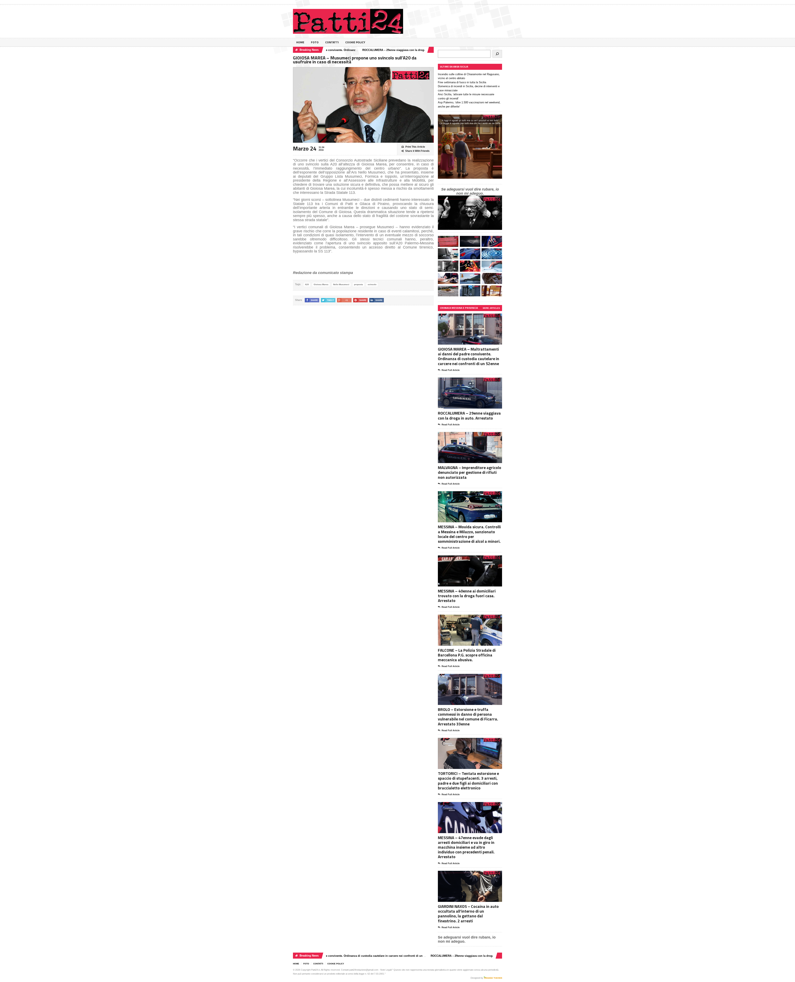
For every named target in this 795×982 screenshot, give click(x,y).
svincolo (372, 284)
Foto (315, 42)
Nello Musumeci (341, 284)
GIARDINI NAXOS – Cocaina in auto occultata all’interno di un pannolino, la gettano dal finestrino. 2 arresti (468, 913)
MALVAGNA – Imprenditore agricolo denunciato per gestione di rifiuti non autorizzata (469, 472)
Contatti (332, 42)
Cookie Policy (355, 42)
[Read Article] (475, 317)
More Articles (491, 308)
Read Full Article (451, 370)
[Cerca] (497, 54)
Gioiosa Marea (321, 284)
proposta (358, 284)
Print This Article (415, 146)
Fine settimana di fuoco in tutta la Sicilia (462, 82)
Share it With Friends (417, 151)
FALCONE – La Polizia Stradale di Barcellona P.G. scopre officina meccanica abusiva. (467, 655)
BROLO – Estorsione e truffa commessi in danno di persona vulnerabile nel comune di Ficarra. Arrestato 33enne (468, 716)
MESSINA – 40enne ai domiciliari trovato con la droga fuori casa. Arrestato (467, 596)
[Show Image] (465, 317)
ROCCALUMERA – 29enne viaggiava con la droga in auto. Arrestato (365, 50)
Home (300, 42)
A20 (307, 284)
